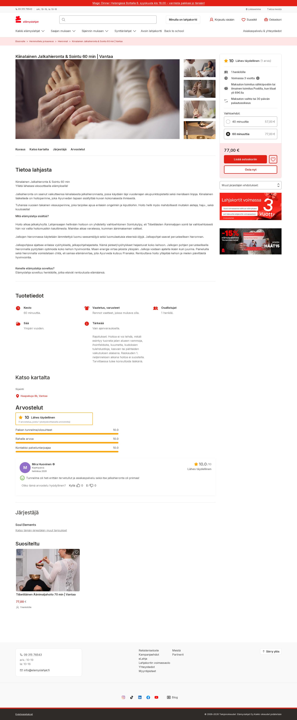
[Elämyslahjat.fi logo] (27, 20)
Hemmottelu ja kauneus (41, 41)
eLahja (143, 658)
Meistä (176, 650)
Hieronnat (63, 41)
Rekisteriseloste (149, 650)
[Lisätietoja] (258, 78)
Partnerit (178, 654)
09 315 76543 (33, 654)
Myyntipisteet (147, 671)
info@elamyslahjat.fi (37, 670)
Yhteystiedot (147, 667)
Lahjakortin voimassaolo (154, 663)
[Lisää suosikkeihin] (273, 159)
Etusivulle (20, 41)
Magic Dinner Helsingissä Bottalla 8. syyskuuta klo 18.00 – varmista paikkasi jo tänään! (148, 3)
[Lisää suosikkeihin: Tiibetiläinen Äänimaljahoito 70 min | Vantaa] (77, 552)
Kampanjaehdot (149, 654)
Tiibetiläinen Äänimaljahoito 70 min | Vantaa (46, 594)
